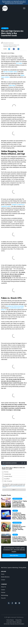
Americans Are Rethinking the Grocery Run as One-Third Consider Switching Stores (18, 528)
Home (2, 574)
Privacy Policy (19, 620)
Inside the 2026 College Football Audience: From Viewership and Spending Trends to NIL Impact (19, 539)
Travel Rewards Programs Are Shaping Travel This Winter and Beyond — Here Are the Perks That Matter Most (19, 516)
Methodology (4, 595)
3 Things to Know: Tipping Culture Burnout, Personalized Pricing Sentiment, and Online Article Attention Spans (19, 504)
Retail (5, 28)
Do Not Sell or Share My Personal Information (14, 624)
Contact (3, 579)
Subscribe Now (14, 555)
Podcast (3, 592)
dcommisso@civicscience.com (11, 45)
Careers (3, 589)
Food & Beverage (17, 522)
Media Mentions (5, 577)
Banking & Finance (17, 498)
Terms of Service (10, 620)
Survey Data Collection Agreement (14, 622)
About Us (3, 587)
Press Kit (3, 598)
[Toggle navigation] (24, 8)
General (15, 510)
